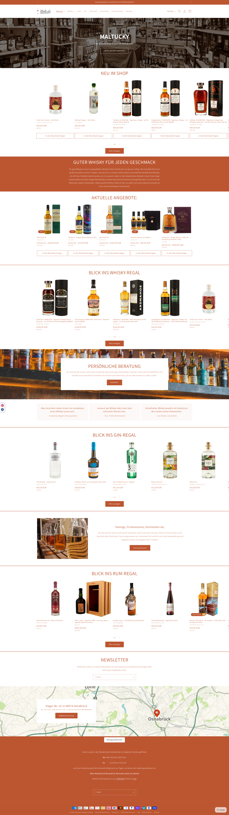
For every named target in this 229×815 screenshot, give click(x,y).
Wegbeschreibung (66, 715)
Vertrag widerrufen (114, 739)
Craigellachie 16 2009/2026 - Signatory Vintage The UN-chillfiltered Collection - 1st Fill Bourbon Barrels (169, 320)
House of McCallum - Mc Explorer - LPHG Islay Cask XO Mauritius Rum (207, 621)
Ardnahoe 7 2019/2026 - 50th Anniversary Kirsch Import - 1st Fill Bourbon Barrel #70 (129, 320)
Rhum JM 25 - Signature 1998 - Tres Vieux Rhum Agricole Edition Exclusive (91, 621)
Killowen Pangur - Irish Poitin (85, 120)
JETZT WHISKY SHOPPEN (114, 51)
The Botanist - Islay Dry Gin (46, 482)
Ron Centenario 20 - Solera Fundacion (49, 620)
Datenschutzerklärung (102, 812)
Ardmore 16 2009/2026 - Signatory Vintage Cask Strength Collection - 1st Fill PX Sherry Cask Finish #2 (208, 121)
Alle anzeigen (114, 151)
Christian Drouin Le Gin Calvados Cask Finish (90, 482)
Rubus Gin (193, 482)
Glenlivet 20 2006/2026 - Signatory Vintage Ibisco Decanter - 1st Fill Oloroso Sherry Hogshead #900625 (54, 320)
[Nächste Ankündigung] (191, 2)
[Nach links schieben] (109, 144)
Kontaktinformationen (128, 812)
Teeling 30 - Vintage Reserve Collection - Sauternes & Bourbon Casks (176, 238)
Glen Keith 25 (41, 237)
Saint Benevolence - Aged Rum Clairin (164, 620)
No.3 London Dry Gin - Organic (124, 482)
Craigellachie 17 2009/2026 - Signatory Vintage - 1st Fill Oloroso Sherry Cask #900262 (169, 121)
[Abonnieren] (133, 677)
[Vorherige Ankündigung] (37, 2)
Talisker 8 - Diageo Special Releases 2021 (82, 237)
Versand (156, 812)
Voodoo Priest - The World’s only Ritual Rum (128, 620)
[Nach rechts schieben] (119, 144)
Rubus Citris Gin (157, 482)
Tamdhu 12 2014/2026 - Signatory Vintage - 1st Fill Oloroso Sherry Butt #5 (130, 121)
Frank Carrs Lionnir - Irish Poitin (47, 120)
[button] (60, 11)
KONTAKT (114, 382)
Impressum (115, 812)
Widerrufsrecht (147, 812)
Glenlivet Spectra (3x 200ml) (140, 237)
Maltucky (77, 812)
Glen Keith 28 (104, 237)
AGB (138, 812)
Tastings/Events (140, 548)
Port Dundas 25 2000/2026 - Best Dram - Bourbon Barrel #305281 (92, 320)
